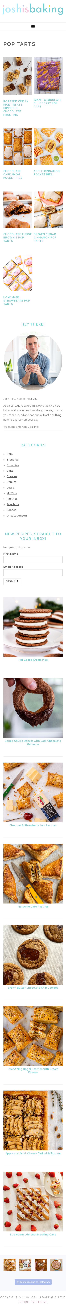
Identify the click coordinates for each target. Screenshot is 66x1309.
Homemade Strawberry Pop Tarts (16, 301)
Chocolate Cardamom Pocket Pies (12, 174)
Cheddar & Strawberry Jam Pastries (33, 825)
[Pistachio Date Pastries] (33, 902)
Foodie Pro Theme (33, 1302)
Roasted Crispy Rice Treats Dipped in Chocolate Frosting (15, 108)
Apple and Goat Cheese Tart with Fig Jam (33, 1153)
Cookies (12, 476)
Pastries (12, 498)
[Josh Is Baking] (33, 18)
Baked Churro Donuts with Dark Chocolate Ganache (33, 742)
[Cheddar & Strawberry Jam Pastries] (33, 821)
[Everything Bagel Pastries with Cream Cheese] (33, 1065)
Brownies (13, 465)
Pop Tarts (13, 504)
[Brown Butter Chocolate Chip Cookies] (33, 983)
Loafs (10, 487)
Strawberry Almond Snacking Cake (33, 1234)
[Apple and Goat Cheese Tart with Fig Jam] (33, 1149)
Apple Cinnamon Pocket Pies (47, 173)
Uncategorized (17, 515)
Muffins (12, 493)
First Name (10, 553)
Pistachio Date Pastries (33, 906)
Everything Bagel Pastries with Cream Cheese (33, 1070)
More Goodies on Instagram (35, 1282)
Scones (11, 510)
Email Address (13, 566)
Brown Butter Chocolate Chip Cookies (33, 987)
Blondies (12, 459)
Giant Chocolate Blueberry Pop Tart (48, 103)
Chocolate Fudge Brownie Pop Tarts (17, 237)
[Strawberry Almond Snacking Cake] (33, 1230)
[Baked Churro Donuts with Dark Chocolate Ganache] (33, 736)
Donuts (11, 482)
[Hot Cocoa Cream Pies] (33, 655)
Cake (10, 470)
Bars (10, 454)
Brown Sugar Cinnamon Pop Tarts (45, 237)
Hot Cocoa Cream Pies (33, 659)
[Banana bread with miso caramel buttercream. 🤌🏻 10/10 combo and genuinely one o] (9, 1264)
